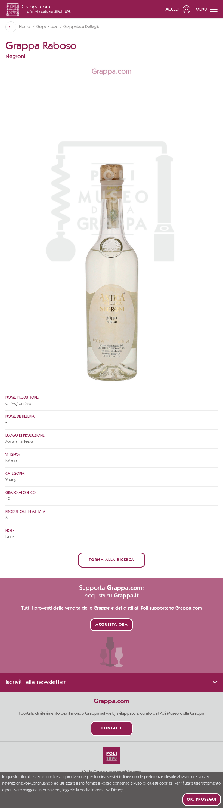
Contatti (111, 728)
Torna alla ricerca (111, 560)
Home (25, 27)
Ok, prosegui (201, 799)
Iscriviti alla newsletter (35, 682)
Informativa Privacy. (107, 790)
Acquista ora (111, 625)
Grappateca (47, 27)
